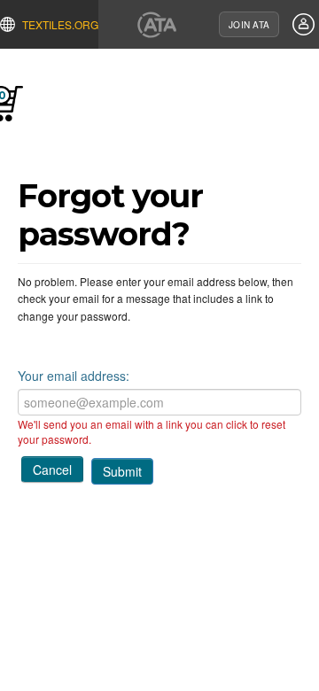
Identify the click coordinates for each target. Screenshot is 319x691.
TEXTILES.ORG (60, 24)
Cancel (52, 469)
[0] (36, 109)
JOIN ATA (249, 25)
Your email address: (73, 375)
